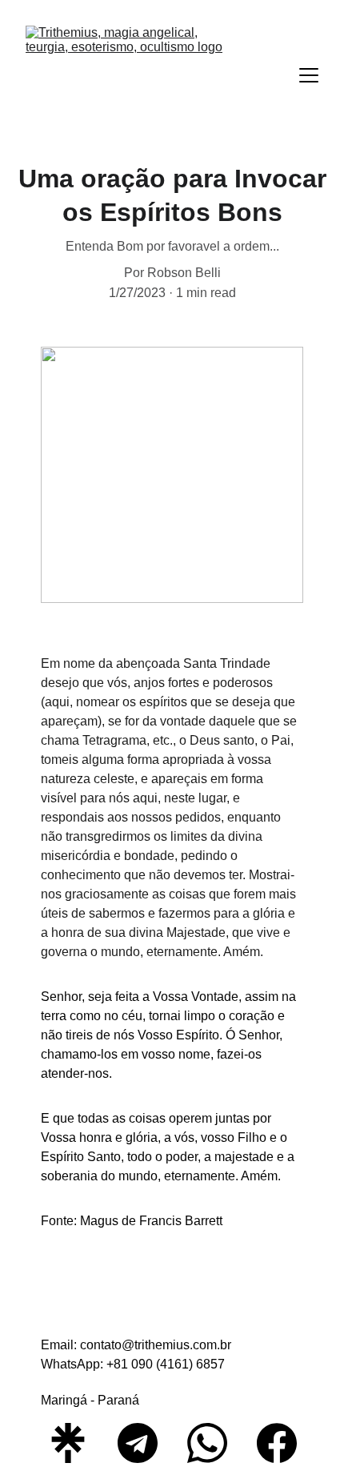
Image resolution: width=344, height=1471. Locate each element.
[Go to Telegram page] (146, 1443)
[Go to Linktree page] (76, 1443)
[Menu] (308, 75)
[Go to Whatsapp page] (215, 1443)
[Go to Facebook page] (277, 1443)
